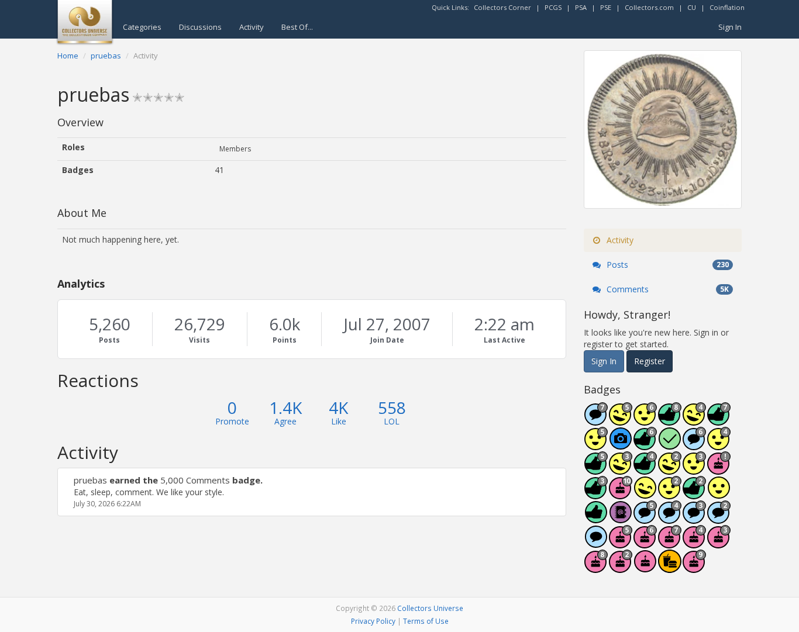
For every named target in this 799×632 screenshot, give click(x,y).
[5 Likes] (596, 518)
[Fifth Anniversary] (620, 542)
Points (285, 340)
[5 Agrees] (719, 493)
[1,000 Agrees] (645, 420)
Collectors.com (649, 7)
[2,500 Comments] (694, 444)
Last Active (504, 340)
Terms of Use (426, 621)
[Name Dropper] (620, 518)
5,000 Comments (195, 480)
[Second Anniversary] (620, 567)
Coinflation (727, 7)
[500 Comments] (669, 518)
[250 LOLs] (694, 420)
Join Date (387, 340)
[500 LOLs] (620, 420)
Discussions (200, 27)
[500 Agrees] (596, 444)
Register (649, 361)
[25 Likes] (694, 493)
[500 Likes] (596, 469)
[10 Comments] (719, 518)
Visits (199, 340)
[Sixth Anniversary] (645, 542)
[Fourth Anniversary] (694, 542)
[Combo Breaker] (669, 567)
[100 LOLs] (620, 469)
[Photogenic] (620, 444)
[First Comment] (596, 542)
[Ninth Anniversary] (694, 567)
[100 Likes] (596, 493)
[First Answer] (669, 444)
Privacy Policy (373, 621)
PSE (605, 7)
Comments (666, 289)
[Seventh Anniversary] (669, 542)
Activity (251, 27)
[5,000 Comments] (596, 420)
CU (691, 7)
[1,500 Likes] (719, 420)
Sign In (730, 27)
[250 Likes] (645, 469)
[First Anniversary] (645, 567)
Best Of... (297, 27)
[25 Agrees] (669, 493)
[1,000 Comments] (645, 518)
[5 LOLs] (645, 493)
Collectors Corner (502, 7)
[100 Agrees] (694, 469)
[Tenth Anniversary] (620, 493)
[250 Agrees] (719, 444)
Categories (142, 27)
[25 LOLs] (669, 469)
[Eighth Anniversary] (596, 567)
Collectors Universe (430, 608)
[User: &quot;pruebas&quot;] (70, 480)
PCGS (553, 7)
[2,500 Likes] (669, 420)
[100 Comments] (694, 518)
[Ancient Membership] (719, 469)
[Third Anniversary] (719, 542)
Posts (109, 340)
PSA (581, 7)
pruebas (90, 480)
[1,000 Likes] (645, 444)
